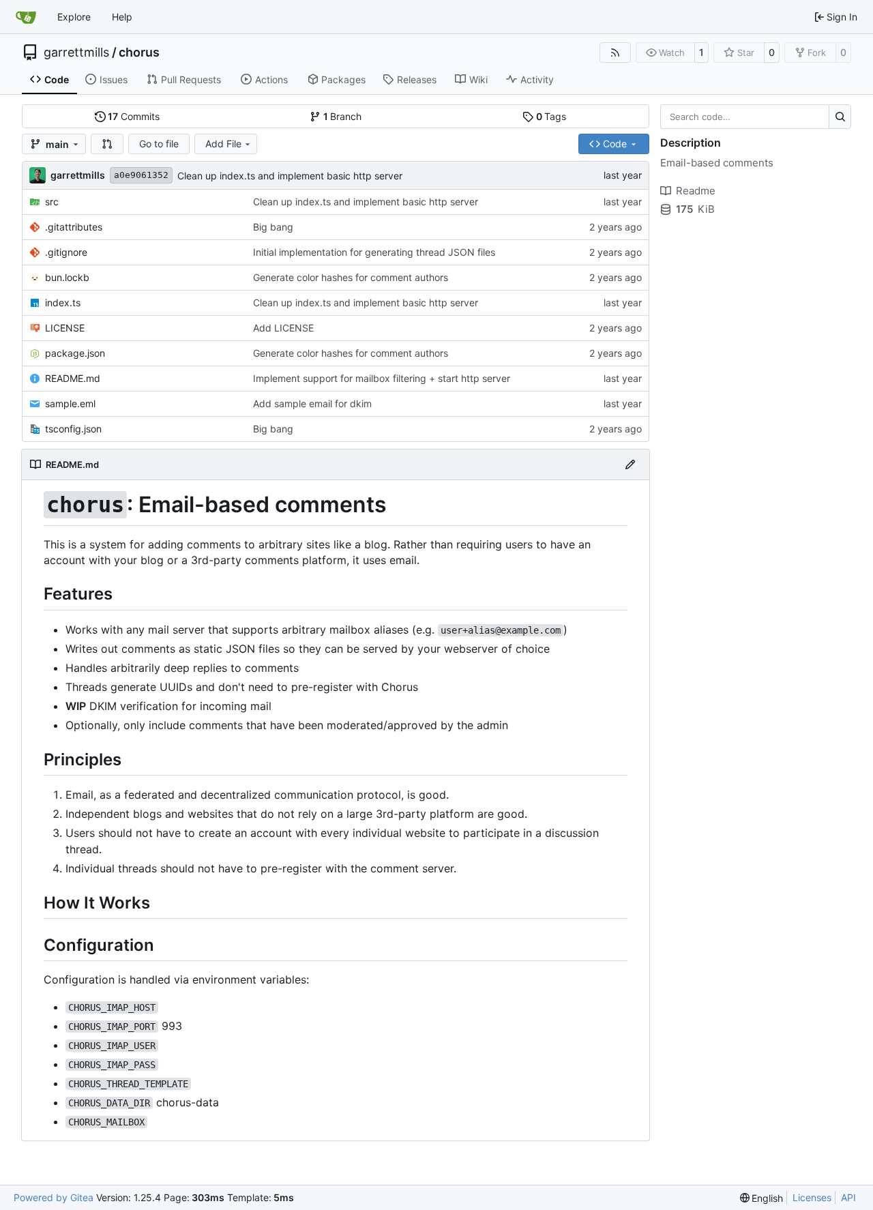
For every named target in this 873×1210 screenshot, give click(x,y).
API (848, 1197)
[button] (107, 144)
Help (122, 17)
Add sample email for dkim (312, 403)
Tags (551, 116)
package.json (75, 353)
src (52, 201)
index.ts (62, 302)
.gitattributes (73, 227)
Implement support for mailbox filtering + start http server (381, 378)
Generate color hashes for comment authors (350, 277)
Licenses (812, 1197)
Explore (74, 17)
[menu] (762, 1198)
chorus (139, 52)
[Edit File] (630, 464)
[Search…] (840, 116)
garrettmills (76, 52)
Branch (342, 116)
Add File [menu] (223, 143)
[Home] (26, 17)
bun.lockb (67, 277)
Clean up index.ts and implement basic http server (289, 175)
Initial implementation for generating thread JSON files (374, 252)
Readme (695, 190)
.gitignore (66, 252)
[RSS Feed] (615, 52)
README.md (72, 378)
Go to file (159, 143)
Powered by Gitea (53, 1197)
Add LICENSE (283, 328)
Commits (134, 116)
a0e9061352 (141, 175)
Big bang (273, 227)
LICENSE (65, 328)
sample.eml (70, 403)
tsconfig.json (73, 428)
